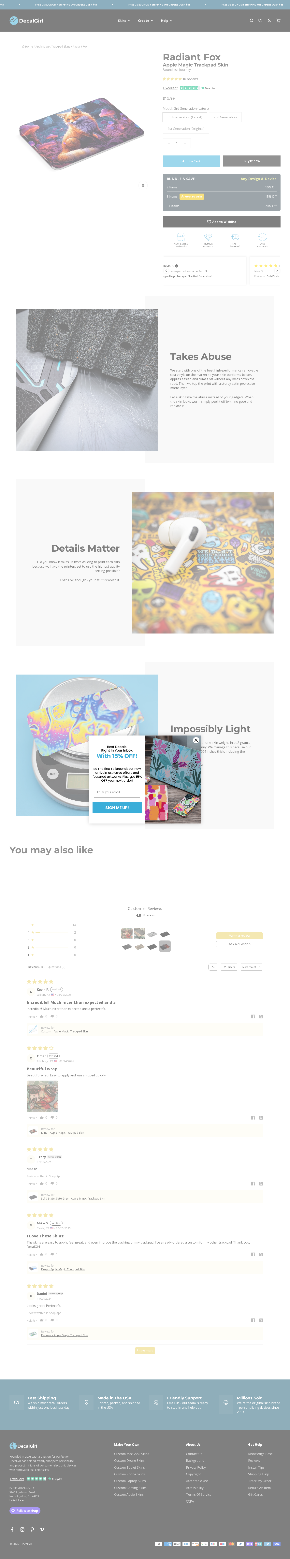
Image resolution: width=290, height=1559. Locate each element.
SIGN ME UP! (117, 807)
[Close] (196, 740)
